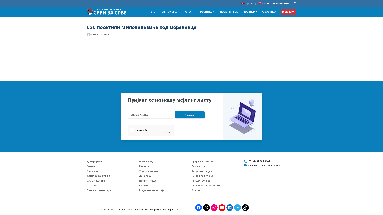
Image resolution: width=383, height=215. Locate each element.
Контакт (197, 190)
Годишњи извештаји (151, 190)
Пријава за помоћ (202, 161)
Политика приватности (206, 185)
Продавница (268, 11)
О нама (91, 166)
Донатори (145, 176)
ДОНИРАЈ (290, 11)
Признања (93, 171)
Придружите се (201, 180)
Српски (249, 3)
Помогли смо (229, 11)
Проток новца (147, 180)
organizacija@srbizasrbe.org (263, 165)
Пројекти (188, 11)
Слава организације (99, 190)
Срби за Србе (169, 11)
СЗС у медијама (96, 180)
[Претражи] (295, 3)
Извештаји (207, 11)
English (265, 3)
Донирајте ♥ (94, 161)
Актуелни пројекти (203, 171)
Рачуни (143, 185)
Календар (250, 11)
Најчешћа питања (202, 176)
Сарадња (92, 185)
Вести (154, 11)
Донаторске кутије (98, 176)
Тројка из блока (148, 171)
